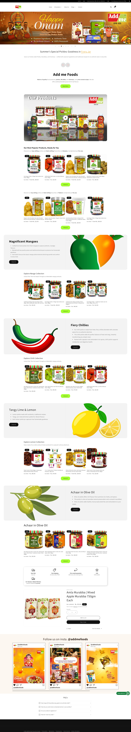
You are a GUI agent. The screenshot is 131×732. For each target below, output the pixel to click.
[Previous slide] (55, 46)
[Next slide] (72, 46)
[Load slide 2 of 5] (61, 46)
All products (57, 7)
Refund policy (51, 731)
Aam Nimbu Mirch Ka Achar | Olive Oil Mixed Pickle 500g (76, 552)
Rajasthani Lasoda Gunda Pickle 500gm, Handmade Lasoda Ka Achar (96, 177)
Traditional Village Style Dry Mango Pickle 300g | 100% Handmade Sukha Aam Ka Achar (34, 302)
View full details (96, 628)
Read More (65, 86)
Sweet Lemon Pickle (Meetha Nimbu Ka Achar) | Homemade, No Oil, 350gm (95, 471)
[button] (65, 703)
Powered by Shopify (36, 731)
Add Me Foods (29, 731)
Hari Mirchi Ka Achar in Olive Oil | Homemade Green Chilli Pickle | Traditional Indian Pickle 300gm (34, 388)
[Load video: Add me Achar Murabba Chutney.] (65, 117)
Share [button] (69, 628)
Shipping (75, 606)
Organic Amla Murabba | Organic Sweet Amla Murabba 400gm (55, 219)
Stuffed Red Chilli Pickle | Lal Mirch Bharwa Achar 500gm (54, 177)
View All (14, 262)
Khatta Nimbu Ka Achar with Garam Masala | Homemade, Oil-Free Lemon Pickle (76, 471)
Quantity (68, 609)
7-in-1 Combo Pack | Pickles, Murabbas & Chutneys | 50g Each (54, 471)
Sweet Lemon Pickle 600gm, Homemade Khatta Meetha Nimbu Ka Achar (33, 471)
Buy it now (83, 622)
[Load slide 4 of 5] (66, 46)
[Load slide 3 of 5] (63, 46)
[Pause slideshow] (75, 46)
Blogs (72, 7)
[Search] (110, 7)
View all (65, 184)
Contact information (75, 731)
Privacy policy (44, 731)
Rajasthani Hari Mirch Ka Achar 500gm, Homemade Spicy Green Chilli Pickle (74, 387)
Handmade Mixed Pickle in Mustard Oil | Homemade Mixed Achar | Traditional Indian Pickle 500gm (76, 219)
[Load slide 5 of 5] (68, 46)
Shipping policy (59, 731)
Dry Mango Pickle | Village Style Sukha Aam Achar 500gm (33, 177)
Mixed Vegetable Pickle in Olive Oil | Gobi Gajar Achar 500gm (54, 552)
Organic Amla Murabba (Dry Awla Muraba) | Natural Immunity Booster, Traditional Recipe (76, 177)
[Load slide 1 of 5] (59, 46)
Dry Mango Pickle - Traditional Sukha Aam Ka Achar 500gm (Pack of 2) (97, 302)
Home (50, 7)
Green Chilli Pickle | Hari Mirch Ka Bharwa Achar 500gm (54, 387)
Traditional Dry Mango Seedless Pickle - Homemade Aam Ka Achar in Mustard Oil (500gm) (75, 303)
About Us (66, 7)
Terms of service (67, 731)
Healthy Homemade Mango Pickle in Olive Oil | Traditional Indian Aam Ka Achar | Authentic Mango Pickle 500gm (97, 553)
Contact (80, 7)
